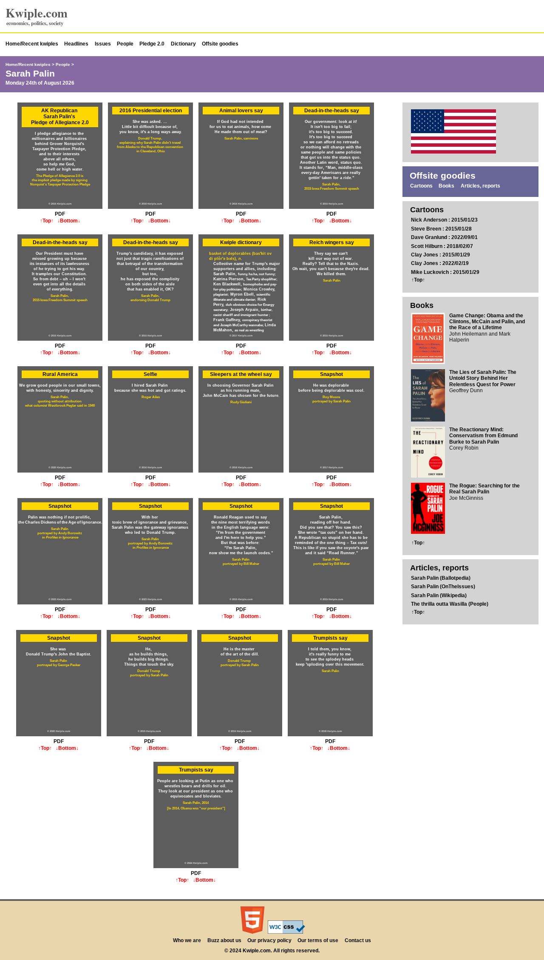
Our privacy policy (269, 940)
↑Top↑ (47, 221)
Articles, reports (480, 186)
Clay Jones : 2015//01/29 (440, 255)
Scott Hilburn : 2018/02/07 (442, 246)
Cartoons (421, 186)
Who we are (187, 940)
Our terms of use (318, 940)
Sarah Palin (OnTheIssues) (443, 587)
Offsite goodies (220, 44)
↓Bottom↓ (68, 221)
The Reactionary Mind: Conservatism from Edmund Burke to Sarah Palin (483, 436)
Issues (103, 44)
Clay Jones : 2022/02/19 (440, 263)
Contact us (358, 940)
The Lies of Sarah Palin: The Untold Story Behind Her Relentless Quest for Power (482, 378)
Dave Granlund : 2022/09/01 (444, 237)
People (125, 44)
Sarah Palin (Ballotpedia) (440, 578)
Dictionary (183, 44)
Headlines (76, 44)
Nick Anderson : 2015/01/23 (444, 220)
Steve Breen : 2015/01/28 (441, 229)
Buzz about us (224, 940)
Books (446, 186)
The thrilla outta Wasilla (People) (449, 604)
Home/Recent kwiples (32, 44)
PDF (60, 214)
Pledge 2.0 (151, 44)
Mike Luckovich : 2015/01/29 (445, 272)
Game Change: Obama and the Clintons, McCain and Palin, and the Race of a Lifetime (487, 322)
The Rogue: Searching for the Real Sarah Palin (484, 489)
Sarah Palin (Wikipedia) (439, 595)
